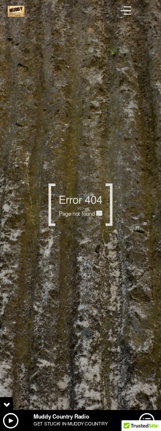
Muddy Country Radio (61, 416)
